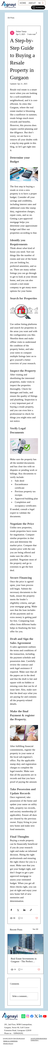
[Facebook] (32, 1016)
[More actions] (36, 32)
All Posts (10, 18)
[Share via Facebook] (11, 910)
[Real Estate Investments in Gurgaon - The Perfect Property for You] (25, 944)
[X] (36, 1016)
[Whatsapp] (23, 1016)
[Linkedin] (41, 1016)
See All (35, 929)
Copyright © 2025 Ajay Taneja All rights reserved (14, 1038)
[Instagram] (28, 1016)
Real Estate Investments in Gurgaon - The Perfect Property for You (24, 960)
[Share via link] (31, 910)
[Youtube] (45, 1016)
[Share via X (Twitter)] (18, 910)
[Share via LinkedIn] (24, 910)
